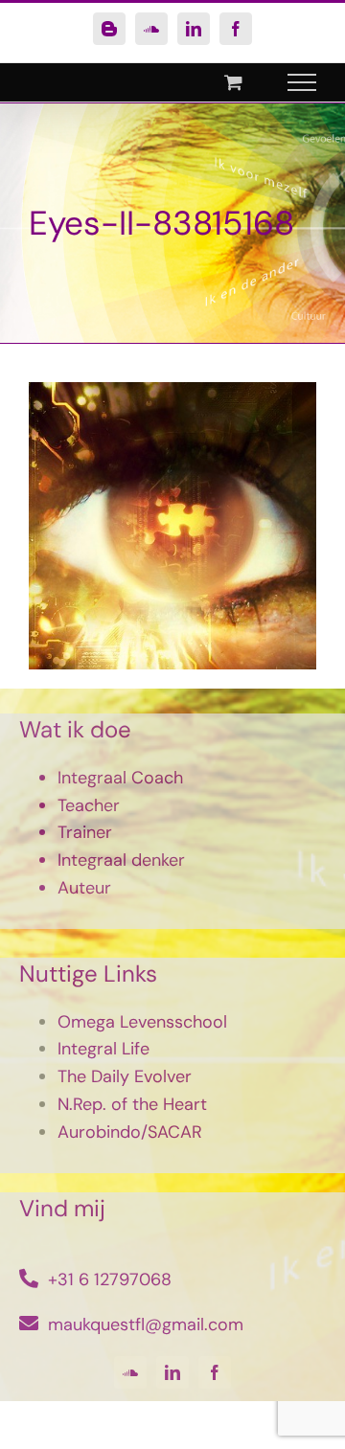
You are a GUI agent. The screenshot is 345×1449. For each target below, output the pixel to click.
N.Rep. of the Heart (132, 1104)
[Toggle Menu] (302, 82)
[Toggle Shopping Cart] (233, 82)
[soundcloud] (130, 1372)
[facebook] (214, 1372)
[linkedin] (172, 1372)
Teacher (89, 805)
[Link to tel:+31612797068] (28, 1278)
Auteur (84, 887)
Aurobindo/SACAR (130, 1132)
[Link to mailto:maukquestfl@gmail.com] (28, 1323)
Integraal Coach (120, 777)
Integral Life (104, 1048)
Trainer (85, 832)
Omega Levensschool (142, 1021)
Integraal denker (121, 860)
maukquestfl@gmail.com (145, 1324)
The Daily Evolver (125, 1076)
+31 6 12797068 (110, 1279)
